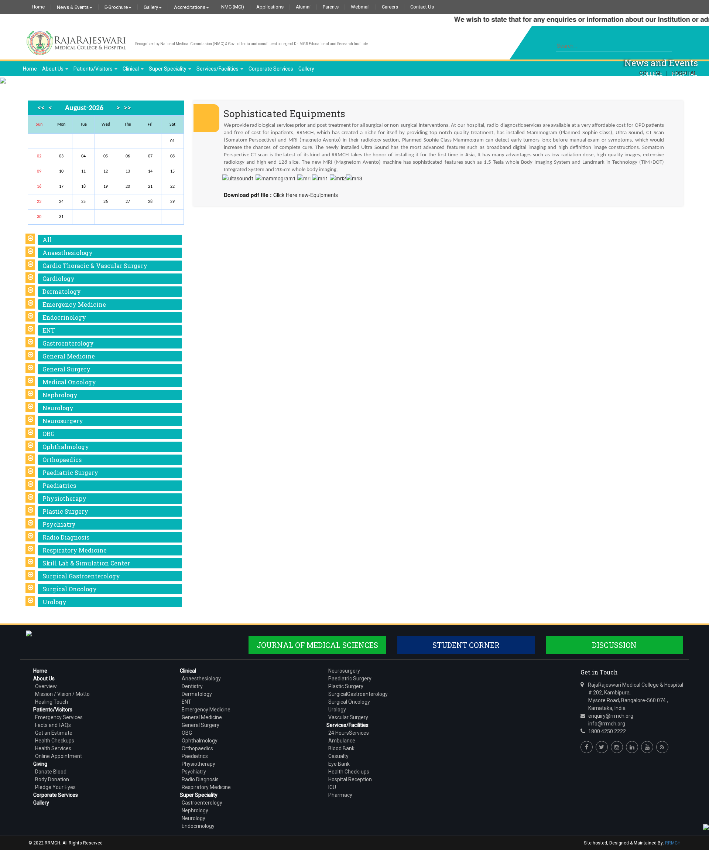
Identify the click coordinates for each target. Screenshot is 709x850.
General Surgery (66, 369)
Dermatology (61, 291)
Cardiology (58, 278)
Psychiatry (59, 524)
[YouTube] (647, 747)
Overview (46, 686)
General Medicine (68, 356)
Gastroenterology (68, 343)
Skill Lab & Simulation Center (86, 563)
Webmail (360, 7)
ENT (48, 330)
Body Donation (52, 779)
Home (38, 7)
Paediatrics (59, 485)
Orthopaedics (62, 459)
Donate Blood (50, 772)
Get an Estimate (53, 733)
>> (127, 108)
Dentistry (192, 686)
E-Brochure (116, 7)
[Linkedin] (632, 747)
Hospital (684, 73)
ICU (332, 787)
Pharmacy (340, 795)
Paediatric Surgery (70, 472)
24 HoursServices (348, 733)
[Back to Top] (705, 826)
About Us (53, 69)
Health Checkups (54, 741)
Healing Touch (51, 702)
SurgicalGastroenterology (358, 694)
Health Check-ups (348, 772)
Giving (40, 764)
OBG (48, 434)
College (650, 73)
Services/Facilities (218, 69)
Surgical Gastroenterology (81, 576)
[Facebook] (586, 747)
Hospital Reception (350, 779)
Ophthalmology (65, 446)
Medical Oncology (69, 382)
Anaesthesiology (67, 252)
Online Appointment (58, 756)
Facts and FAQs (53, 725)
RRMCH (673, 843)
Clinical (131, 69)
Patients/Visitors (93, 69)
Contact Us (422, 7)
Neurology (57, 408)
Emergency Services (59, 717)
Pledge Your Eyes (55, 787)
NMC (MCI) (232, 7)
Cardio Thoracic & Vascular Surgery (94, 265)
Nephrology (60, 395)
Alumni (303, 7)
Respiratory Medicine (74, 550)
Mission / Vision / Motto (62, 694)
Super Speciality (168, 69)
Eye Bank (339, 764)
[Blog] (662, 747)
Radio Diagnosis (65, 537)
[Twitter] (602, 747)
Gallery (151, 7)
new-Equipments (318, 194)
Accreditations (189, 7)
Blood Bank (341, 748)
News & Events (73, 7)
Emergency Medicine (74, 304)
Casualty (338, 756)
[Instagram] (617, 747)
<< (41, 108)
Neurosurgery (62, 421)
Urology (54, 602)
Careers (390, 7)
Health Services (53, 748)
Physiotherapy (64, 498)
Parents (331, 7)
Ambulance (341, 741)
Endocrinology (64, 317)
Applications (270, 7)
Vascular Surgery (348, 717)
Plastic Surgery (65, 511)
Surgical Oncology (69, 589)
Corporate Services (271, 69)
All (47, 240)
